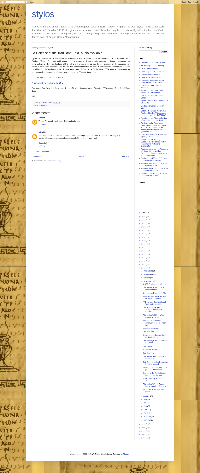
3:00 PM (42, 146)
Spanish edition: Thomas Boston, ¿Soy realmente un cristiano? (154, 119)
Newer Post (37, 156)
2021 (143, 234)
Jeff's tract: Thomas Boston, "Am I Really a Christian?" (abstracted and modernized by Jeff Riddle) (154, 113)
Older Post (125, 156)
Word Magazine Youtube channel (154, 72)
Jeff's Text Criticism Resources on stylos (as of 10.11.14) (154, 136)
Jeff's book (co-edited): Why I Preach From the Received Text (153, 81)
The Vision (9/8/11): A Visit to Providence (154, 358)
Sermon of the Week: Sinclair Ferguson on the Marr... (154, 374)
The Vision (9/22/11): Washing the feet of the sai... (155, 316)
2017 (143, 248)
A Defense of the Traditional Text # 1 (47, 77)
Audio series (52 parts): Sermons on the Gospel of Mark (154, 164)
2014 (143, 258)
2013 (143, 261)
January (146, 420)
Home (81, 156)
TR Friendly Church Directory (152, 66)
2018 (143, 244)
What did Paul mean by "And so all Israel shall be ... (154, 298)
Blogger (126, 454)
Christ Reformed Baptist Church (153, 63)
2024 (143, 224)
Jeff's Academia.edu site (150, 74)
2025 (143, 220)
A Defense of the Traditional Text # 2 (47, 83)
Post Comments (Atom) (52, 161)
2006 (143, 438)
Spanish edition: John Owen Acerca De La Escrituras (152, 92)
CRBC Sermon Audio (149, 69)
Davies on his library (151, 350)
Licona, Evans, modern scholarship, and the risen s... (154, 323)
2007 (143, 435)
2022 (143, 230)
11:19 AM (42, 124)
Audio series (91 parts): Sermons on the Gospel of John (154, 175)
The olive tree (148, 332)
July (145, 399)
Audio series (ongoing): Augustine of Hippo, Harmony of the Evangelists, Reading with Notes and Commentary (154, 152)
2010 (143, 424)
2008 (143, 431)
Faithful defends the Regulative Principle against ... (155, 363)
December (147, 271)
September (148, 281)
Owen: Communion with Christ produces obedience (155, 368)
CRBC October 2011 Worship (154, 284)
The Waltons (148, 346)
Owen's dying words (151, 328)
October (146, 278)
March (146, 413)
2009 (143, 428)
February (147, 417)
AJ (40, 118)
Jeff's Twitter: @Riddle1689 (152, 77)
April (145, 410)
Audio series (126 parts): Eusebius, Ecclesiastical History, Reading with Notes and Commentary (153, 143)
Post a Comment (42, 151)
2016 (143, 251)
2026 (143, 217)
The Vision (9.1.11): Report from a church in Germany (154, 385)
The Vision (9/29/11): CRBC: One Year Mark (154, 289)
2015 (143, 254)
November (147, 274)
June (145, 403)
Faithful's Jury (148, 353)
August (146, 396)
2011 (143, 268)
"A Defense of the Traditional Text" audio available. (154, 303)
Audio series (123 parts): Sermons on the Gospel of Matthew (154, 159)
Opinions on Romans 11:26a (154, 293)
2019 (143, 241)
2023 (143, 227)
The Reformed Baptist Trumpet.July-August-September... (152, 310)
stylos (43, 14)
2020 (143, 237)
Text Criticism (43, 105)
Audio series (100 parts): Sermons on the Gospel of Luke (154, 169)
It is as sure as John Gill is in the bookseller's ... (154, 336)
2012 (143, 265)
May (145, 406)
